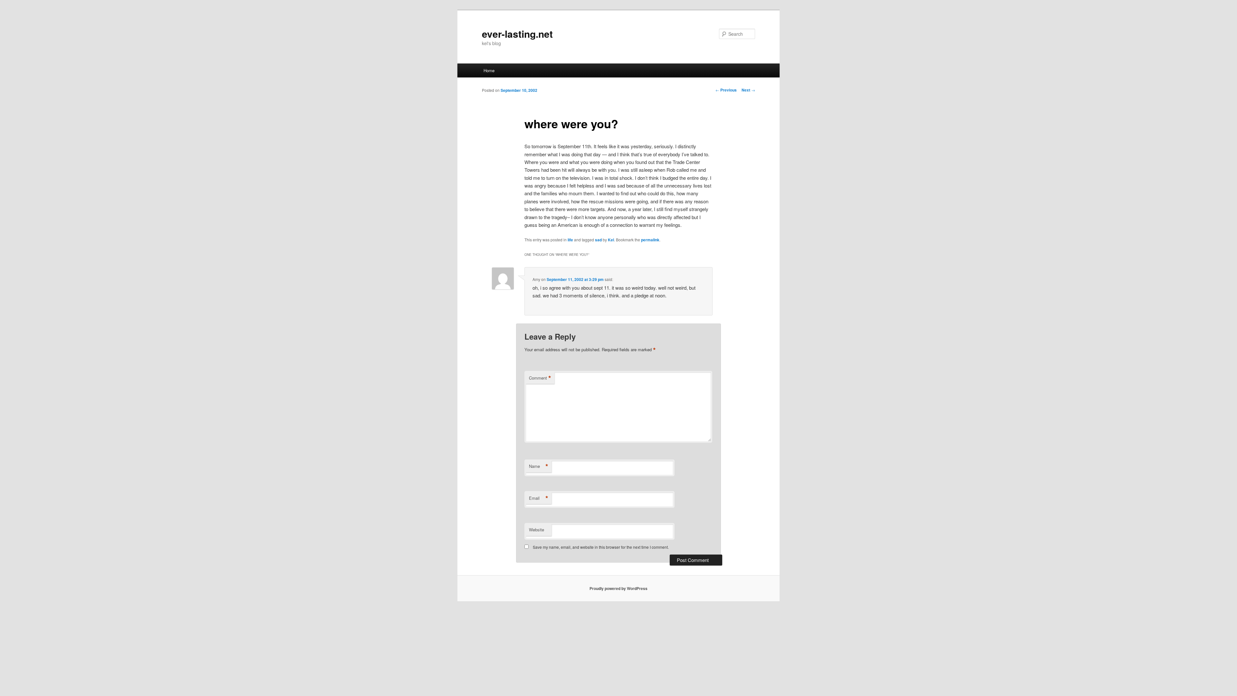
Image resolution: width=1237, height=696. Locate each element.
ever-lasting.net (517, 34)
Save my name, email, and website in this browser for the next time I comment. (601, 547)
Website (536, 530)
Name (538, 466)
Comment (540, 378)
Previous (726, 90)
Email (538, 498)
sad (598, 240)
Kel (611, 240)
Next (748, 90)
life (570, 240)
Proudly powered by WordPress (618, 588)
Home (489, 70)
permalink (650, 240)
